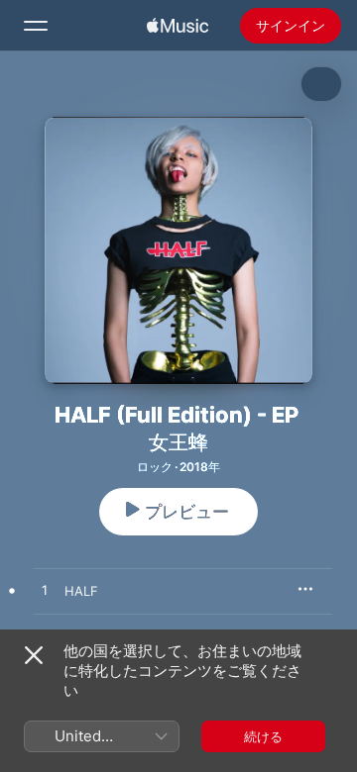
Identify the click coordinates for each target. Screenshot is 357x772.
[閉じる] (34, 655)
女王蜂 (178, 442)
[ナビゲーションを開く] (36, 26)
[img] (177, 26)
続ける (263, 736)
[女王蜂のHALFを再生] (44, 591)
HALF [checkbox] (81, 591)
